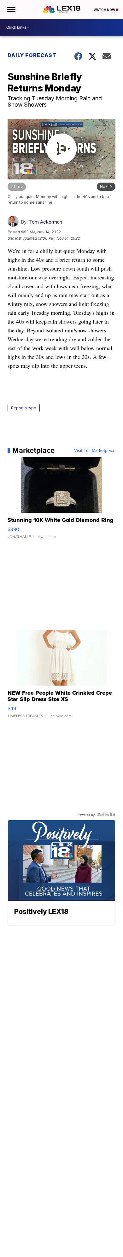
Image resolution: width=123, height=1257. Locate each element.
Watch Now (105, 10)
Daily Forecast (32, 55)
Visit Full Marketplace (94, 450)
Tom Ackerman (45, 222)
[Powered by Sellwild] (106, 814)
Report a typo (23, 408)
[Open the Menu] (10, 9)
